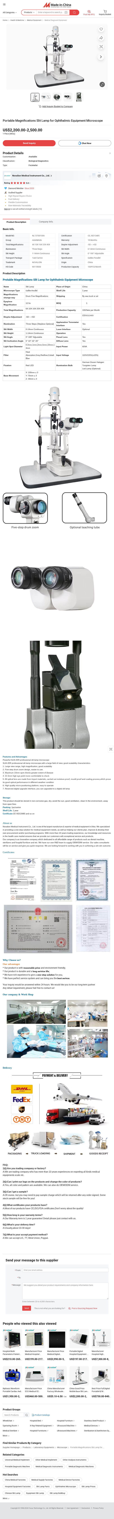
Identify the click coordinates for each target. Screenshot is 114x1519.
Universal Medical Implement (17, 1459)
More (5, 1498)
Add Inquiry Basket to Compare (57, 106)
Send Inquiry (29, 143)
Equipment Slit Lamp (35, 1493)
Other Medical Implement (46, 1459)
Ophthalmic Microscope (65, 1486)
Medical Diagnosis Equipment (55, 20)
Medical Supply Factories (42, 1479)
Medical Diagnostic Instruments (49, 1466)
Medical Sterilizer (10, 1430)
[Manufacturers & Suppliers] (57, 4)
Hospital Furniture (65, 1420)
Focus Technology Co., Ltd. (39, 1508)
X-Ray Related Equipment (41, 1425)
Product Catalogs (42, 1415)
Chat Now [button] (86, 143)
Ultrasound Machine (65, 1425)
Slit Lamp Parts (42, 1486)
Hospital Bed (35, 1420)
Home (5, 20)
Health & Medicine (17, 20)
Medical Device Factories (69, 1479)
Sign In (7, 209)
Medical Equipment (34, 20)
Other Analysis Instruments (74, 1459)
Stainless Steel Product (94, 1420)
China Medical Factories (15, 1479)
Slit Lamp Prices (88, 1486)
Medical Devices (91, 1425)
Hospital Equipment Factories (17, 1486)
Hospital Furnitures (38, 1430)
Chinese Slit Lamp (12, 1493)
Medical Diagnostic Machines (81, 1466)
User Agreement (73, 1508)
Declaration (85, 1508)
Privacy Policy (98, 1508)
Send (26, 1308)
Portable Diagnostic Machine (17, 1466)
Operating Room (10, 1425)
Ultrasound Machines (66, 1430)
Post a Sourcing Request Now (82, 1308)
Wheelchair (7, 1420)
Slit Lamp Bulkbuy (57, 1493)
